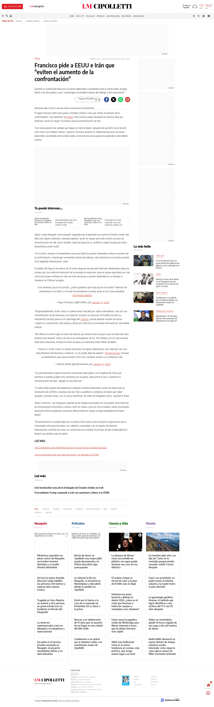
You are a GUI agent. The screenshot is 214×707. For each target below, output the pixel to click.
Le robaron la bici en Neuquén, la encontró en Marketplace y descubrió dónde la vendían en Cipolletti (87, 583)
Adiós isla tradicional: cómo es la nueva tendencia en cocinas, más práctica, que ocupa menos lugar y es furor (125, 647)
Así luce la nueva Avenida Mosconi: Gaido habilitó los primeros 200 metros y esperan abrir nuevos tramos (51, 583)
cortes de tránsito (50, 21)
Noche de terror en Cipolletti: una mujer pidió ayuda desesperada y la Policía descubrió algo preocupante (88, 561)
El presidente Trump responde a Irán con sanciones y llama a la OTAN (113, 223)
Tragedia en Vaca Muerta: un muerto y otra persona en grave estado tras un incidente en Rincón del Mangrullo (51, 606)
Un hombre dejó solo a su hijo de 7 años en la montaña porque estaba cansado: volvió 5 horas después (162, 561)
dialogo (48, 512)
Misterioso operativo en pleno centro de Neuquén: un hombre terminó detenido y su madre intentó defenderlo (51, 561)
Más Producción (113, 16)
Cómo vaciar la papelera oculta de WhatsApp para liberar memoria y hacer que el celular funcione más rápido (125, 625)
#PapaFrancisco (112, 353)
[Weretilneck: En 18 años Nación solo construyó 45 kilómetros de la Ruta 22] (143, 316)
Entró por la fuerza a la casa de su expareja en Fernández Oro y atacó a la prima (87, 605)
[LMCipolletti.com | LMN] (37, 6)
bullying (19, 21)
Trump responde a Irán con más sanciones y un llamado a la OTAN (67, 454)
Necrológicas (138, 16)
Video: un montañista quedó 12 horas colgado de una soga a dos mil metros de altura (163, 624)
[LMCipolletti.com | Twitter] (199, 16)
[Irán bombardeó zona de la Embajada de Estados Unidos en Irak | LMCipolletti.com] (44, 222)
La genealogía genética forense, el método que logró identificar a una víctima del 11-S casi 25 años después (161, 603)
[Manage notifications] (208, 693)
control (38, 512)
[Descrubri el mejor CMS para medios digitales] (170, 702)
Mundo (37, 58)
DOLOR (158, 274)
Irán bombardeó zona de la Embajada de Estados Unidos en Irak (66, 222)
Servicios (153, 684)
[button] (3, 16)
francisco (67, 509)
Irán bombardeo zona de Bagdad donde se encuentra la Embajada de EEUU (71, 447)
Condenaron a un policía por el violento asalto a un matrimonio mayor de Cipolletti (167, 301)
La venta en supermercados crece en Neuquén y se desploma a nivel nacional (51, 627)
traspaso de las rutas (164, 311)
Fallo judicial (162, 293)
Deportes (136, 679)
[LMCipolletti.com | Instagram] (204, 16)
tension (114, 509)
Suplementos (137, 684)
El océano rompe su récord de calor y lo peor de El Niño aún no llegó (124, 580)
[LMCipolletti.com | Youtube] (208, 16)
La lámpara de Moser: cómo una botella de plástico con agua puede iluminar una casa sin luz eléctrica (124, 561)
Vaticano (106, 59)
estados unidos (93, 509)
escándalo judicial (33, 21)
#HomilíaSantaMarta (82, 295)
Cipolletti (80, 16)
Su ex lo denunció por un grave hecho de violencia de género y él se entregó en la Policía (167, 264)
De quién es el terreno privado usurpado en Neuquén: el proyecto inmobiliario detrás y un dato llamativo (50, 647)
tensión (69, 117)
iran (105, 509)
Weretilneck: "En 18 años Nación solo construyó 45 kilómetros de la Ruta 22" (166, 318)
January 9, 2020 (100, 302)
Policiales (90, 16)
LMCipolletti (94, 59)
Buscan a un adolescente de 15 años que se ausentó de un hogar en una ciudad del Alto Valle (88, 624)
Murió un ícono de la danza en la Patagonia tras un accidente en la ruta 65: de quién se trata (167, 283)
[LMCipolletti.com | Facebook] (194, 16)
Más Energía (126, 16)
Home (72, 16)
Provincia (101, 16)
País (135, 682)
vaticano (79, 509)
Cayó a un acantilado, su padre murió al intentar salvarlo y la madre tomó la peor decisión (162, 582)
